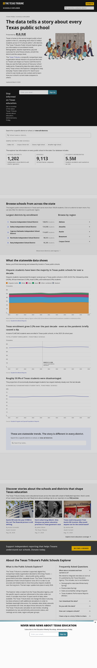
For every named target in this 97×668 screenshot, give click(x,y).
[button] (48, 334)
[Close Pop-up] (95, 622)
